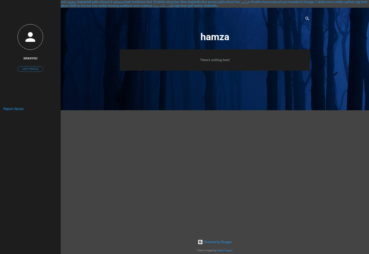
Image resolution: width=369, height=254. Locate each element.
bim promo (209, 2)
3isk (149, 2)
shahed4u (194, 2)
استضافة (119, 2)
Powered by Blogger (217, 242)
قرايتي (245, 2)
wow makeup (142, 6)
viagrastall (83, 2)
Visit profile (30, 69)
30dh (73, 6)
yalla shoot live (229, 2)
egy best (181, 6)
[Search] (307, 19)
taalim (198, 6)
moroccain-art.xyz (274, 2)
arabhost (126, 6)
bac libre (180, 2)
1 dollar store (324, 2)
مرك (156, 6)
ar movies (84, 6)
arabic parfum (345, 2)
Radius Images (225, 250)
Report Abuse (13, 109)
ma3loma (138, 2)
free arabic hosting (105, 6)
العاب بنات (167, 6)
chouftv (255, 2)
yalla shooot (101, 2)
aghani (64, 6)
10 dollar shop (163, 2)
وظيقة (71, 2)
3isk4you (30, 58)
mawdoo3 (295, 2)
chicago (308, 2)
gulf (190, 6)
